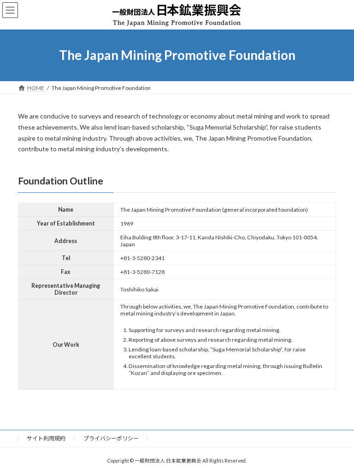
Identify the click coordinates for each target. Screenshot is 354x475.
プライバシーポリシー (111, 438)
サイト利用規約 (46, 438)
